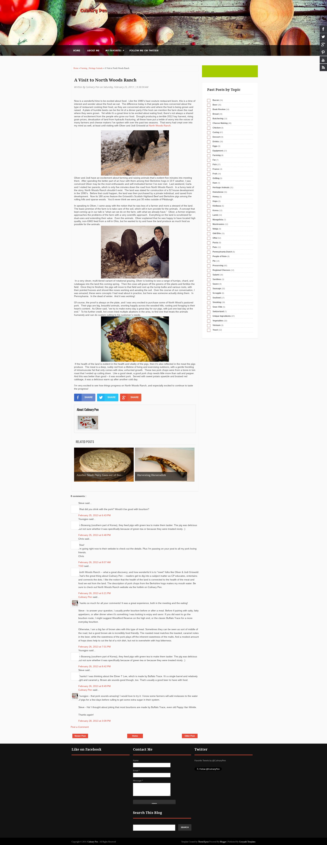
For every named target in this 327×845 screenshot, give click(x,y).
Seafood (217, 298)
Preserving (218, 265)
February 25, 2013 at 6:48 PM (94, 535)
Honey (216, 196)
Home (76, 50)
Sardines (217, 279)
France (216, 169)
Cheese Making (220, 123)
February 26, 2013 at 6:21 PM (94, 593)
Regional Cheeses (221, 270)
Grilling (216, 178)
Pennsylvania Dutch (222, 252)
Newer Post (80, 736)
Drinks (216, 141)
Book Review (219, 109)
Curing (216, 132)
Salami (216, 275)
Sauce (216, 284)
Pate (215, 247)
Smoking (217, 302)
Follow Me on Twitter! (144, 50)
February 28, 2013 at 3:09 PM (94, 720)
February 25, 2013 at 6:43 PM (94, 515)
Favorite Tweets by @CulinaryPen (210, 760)
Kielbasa (217, 206)
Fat (214, 160)
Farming (84, 68)
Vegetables (218, 320)
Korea (216, 210)
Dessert (216, 137)
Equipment (218, 151)
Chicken (217, 128)
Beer (215, 105)
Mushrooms (218, 224)
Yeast (215, 330)
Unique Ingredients (222, 316)
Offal (215, 238)
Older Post (190, 736)
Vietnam (217, 325)
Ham (215, 183)
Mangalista (218, 219)
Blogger (223, 842)
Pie (214, 261)
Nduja (215, 229)
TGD (81, 566)
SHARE (88, 397)
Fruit (215, 174)
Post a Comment (80, 727)
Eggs (215, 146)
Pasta (215, 242)
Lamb (215, 215)
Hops (215, 201)
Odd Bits (217, 233)
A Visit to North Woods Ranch (105, 80)
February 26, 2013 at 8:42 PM (94, 666)
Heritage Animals (96, 68)
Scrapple (217, 293)
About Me (93, 50)
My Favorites (113, 50)
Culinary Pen (93, 10)
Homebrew (218, 192)
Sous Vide (217, 307)
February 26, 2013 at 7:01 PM (94, 646)
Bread (216, 114)
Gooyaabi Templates (247, 842)
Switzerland (218, 311)
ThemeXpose (203, 842)
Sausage (217, 288)
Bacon (216, 100)
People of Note (220, 256)
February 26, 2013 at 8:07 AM (94, 562)
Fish (215, 164)
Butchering (218, 118)
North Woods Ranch (160, 125)
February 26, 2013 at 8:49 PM (94, 686)
